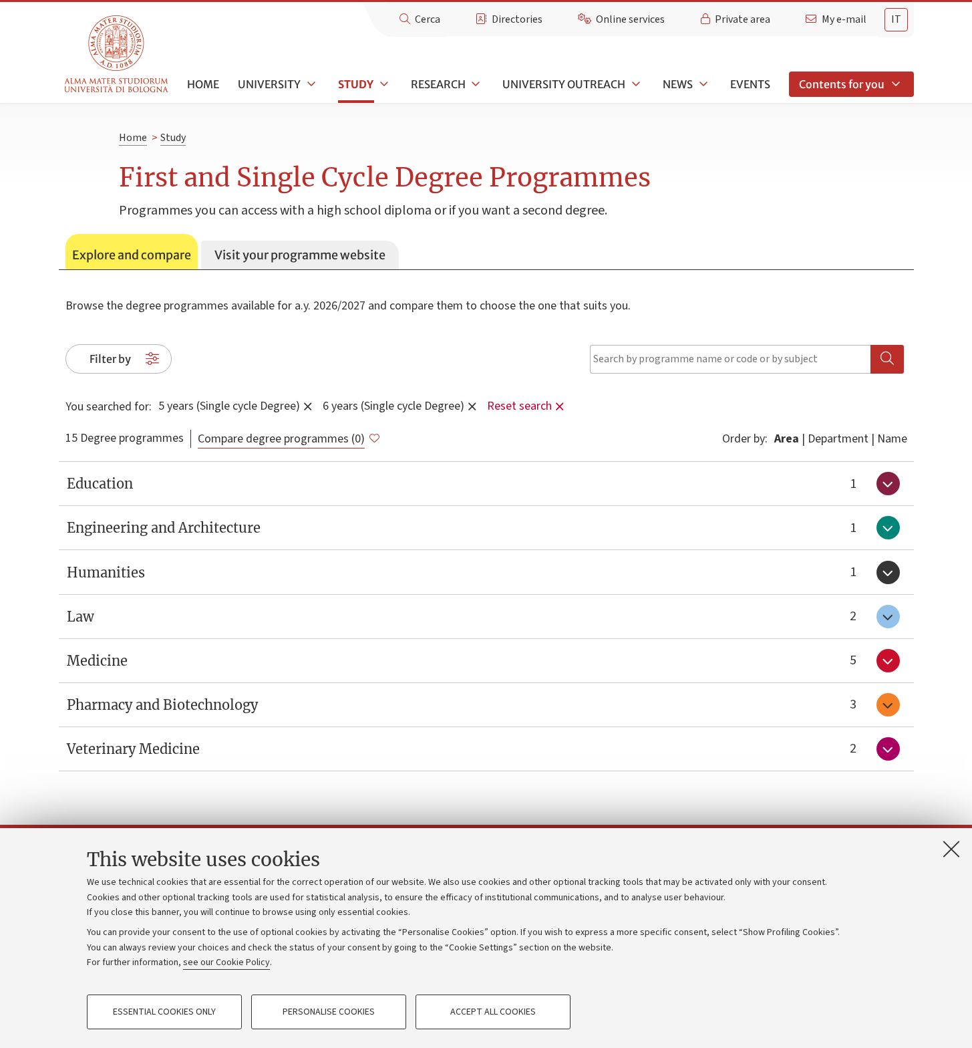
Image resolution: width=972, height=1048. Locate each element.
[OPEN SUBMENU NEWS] (702, 84)
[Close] (951, 849)
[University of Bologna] (117, 54)
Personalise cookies (329, 1012)
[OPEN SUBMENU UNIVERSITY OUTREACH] (634, 84)
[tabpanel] (486, 520)
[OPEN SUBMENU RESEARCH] (475, 84)
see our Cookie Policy (226, 962)
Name (892, 438)
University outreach (563, 84)
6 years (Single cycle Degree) (393, 405)
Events (750, 84)
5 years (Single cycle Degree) (229, 405)
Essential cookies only (164, 1012)
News (678, 84)
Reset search (519, 406)
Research (438, 84)
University (269, 84)
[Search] (887, 359)
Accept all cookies (493, 1012)
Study (355, 84)
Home (203, 84)
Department (838, 438)
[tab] (131, 251)
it (896, 19)
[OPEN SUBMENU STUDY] (382, 84)
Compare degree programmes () (281, 438)
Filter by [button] (110, 359)
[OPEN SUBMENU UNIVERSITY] (310, 84)
